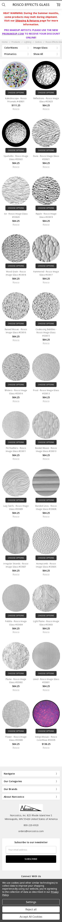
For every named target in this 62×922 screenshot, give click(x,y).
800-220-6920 (31, 825)
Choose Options (16, 92)
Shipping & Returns (27, 20)
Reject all (31, 909)
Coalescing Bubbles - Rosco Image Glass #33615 (46, 332)
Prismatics (10, 54)
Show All (38, 54)
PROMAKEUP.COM (13, 33)
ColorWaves (11, 47)
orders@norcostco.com (31, 831)
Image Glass (40, 47)
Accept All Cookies (31, 917)
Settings (31, 902)
